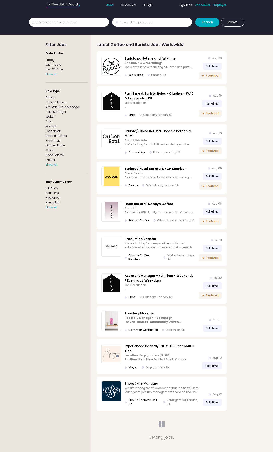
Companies (128, 5)
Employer (219, 5)
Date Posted (55, 53)
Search (207, 22)
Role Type (53, 91)
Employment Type (59, 182)
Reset (233, 22)
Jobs (109, 5)
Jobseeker (202, 5)
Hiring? (147, 5)
